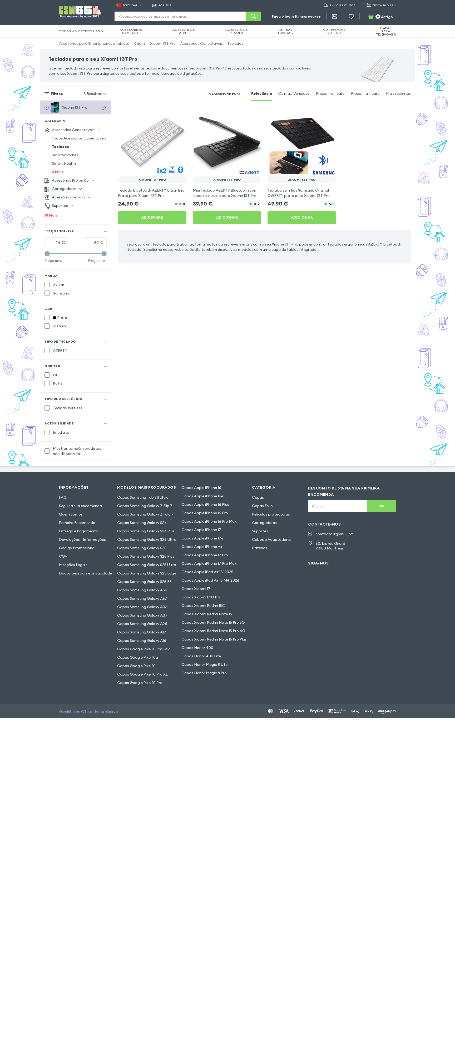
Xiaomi (139, 43)
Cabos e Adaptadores (271, 539)
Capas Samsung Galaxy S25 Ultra (146, 564)
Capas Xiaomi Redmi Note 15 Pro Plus (214, 639)
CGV (63, 556)
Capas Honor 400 (197, 647)
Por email (166, 5)
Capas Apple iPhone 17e (202, 538)
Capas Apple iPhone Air (201, 546)
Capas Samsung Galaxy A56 (142, 590)
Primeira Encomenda (77, 522)
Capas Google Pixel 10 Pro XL (142, 674)
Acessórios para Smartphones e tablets (94, 43)
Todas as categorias (79, 31)
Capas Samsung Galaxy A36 (142, 606)
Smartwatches (65, 155)
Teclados (235, 43)
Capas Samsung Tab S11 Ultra (143, 497)
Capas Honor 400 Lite (201, 656)
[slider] (47, 253)
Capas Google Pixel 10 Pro (139, 682)
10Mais (51, 215)
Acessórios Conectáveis (201, 43)
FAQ (63, 497)
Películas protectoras (271, 514)
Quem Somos (71, 514)
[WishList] (351, 16)
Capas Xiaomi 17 (195, 588)
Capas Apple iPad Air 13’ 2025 (207, 571)
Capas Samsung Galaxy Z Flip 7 (144, 505)
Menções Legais (73, 564)
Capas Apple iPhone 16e (202, 496)
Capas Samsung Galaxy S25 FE (144, 581)
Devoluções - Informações (82, 539)
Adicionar (152, 217)
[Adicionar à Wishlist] (179, 115)
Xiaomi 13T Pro (163, 43)
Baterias (259, 548)
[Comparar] (168, 115)
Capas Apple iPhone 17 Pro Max (208, 563)
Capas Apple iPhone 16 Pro (204, 513)
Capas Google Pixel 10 (136, 665)
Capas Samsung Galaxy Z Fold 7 (145, 514)
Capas (258, 497)
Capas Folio (262, 505)
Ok (381, 506)
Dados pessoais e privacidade (85, 573)
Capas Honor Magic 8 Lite (204, 664)
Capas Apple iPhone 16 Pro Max (208, 521)
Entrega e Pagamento (78, 531)
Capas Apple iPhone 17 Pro (204, 555)
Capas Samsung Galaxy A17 (141, 632)
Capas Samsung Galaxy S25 (141, 548)
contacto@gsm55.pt (334, 534)
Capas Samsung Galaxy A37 (142, 615)
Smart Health (64, 163)
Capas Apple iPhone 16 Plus (205, 504)
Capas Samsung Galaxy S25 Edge (146, 573)
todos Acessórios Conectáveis (79, 138)
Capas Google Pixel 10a (137, 657)
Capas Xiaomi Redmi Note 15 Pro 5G (213, 622)
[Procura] (253, 16)
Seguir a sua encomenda (80, 505)
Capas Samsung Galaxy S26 (142, 522)
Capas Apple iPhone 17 (201, 529)
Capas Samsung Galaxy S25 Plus (145, 556)
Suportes (260, 531)
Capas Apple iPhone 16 (201, 487)
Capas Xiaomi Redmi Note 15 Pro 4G (213, 630)
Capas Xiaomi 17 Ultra (200, 597)
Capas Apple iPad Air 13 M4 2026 (210, 580)
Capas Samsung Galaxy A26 (142, 623)
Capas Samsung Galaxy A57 (142, 598)
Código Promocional (77, 548)
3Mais (58, 171)
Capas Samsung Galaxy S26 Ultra (146, 539)
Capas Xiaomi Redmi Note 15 (206, 614)
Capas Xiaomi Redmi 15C (203, 605)
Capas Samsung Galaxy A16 (141, 640)
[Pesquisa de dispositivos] (104, 108)
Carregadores (264, 522)
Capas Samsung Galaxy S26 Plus (146, 531)
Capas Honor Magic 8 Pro (204, 673)
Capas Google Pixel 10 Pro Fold (144, 649)
